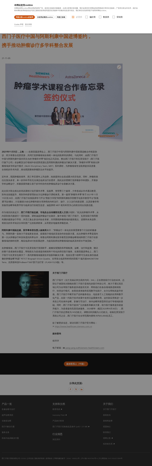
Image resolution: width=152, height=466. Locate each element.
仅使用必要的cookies (45, 17)
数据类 (106, 17)
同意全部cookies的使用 (24, 17)
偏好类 (93, 17)
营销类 (120, 17)
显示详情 (28, 24)
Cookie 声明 (18, 24)
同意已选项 (61, 17)
